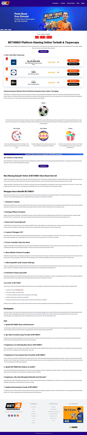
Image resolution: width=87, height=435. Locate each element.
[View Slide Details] (43, 19)
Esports (33, 411)
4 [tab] (13, 29)
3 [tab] (9, 29)
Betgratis (53, 407)
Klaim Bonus (43, 166)
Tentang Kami (53, 404)
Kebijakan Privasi (53, 416)
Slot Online (33, 407)
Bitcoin (33, 422)
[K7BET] (13, 85)
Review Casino (71, 3)
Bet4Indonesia (19, 290)
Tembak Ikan (33, 416)
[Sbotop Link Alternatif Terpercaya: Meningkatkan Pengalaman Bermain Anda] (13, 74)
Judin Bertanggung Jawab (53, 411)
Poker (33, 420)
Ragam (83, 3)
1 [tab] (2, 29)
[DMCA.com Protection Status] (73, 428)
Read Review (74, 63)
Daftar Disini (43, 51)
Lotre (33, 418)
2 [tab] (6, 29)
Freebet (63, 3)
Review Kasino (53, 418)
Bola (34, 409)
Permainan (55, 3)
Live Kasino (33, 413)
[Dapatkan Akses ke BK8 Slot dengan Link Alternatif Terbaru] (13, 64)
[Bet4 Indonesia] (5, 4)
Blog (78, 3)
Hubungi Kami (53, 409)
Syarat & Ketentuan (53, 413)
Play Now (74, 60)
